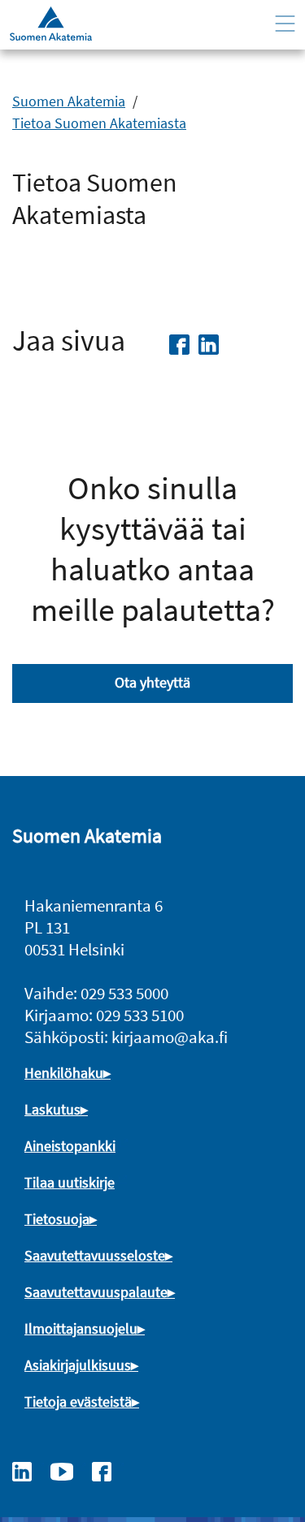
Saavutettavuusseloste (94, 1255)
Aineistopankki (69, 1145)
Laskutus (52, 1109)
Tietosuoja (56, 1218)
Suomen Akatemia (68, 101)
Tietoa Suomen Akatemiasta (99, 123)
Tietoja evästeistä (78, 1401)
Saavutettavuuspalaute (96, 1292)
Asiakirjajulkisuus (77, 1365)
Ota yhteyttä (152, 682)
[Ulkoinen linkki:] (30, 1470)
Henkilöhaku (63, 1072)
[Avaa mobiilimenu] (285, 24)
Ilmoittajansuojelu (80, 1328)
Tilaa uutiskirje (69, 1182)
